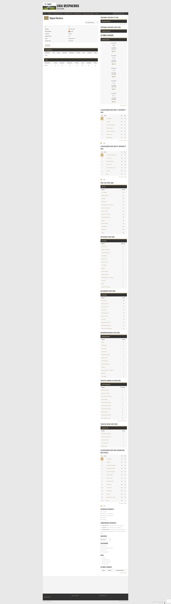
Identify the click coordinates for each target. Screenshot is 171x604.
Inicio (45, 13)
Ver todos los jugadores (122, 420)
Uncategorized (105, 551)
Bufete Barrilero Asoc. (111, 167)
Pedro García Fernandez (106, 402)
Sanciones (104, 517)
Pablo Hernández (104, 306)
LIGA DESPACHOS (68, 5)
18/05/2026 (113, 55)
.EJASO (102, 232)
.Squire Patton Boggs (105, 214)
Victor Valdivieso (104, 443)
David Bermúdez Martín (106, 325)
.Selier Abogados (104, 223)
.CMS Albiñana (104, 226)
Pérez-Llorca (109, 164)
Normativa (50, 13)
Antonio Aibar (104, 446)
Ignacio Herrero (104, 316)
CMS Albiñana (109, 137)
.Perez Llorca (103, 229)
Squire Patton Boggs (110, 124)
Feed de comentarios (106, 561)
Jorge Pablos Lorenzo (106, 531)
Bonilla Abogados (110, 161)
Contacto (97, 13)
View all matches (123, 24)
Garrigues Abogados (110, 131)
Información (104, 546)
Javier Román (104, 300)
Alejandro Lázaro (104, 411)
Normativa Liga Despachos (107, 548)
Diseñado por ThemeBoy (123, 601)
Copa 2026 (104, 511)
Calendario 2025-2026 (68, 13)
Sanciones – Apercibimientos (108, 513)
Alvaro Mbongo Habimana (106, 328)
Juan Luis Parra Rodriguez (106, 396)
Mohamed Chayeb (105, 303)
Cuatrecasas (109, 158)
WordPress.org (105, 563)
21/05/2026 (113, 43)
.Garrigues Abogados (105, 207)
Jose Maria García (104, 313)
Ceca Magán (109, 118)
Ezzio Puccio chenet (105, 393)
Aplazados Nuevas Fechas (107, 515)
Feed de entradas (105, 559)
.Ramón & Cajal (104, 211)
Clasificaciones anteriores (88, 13)
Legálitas (108, 121)
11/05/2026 (113, 80)
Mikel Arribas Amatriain (106, 433)
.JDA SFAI (103, 198)
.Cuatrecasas (104, 201)
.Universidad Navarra (105, 217)
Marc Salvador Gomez (105, 418)
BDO (69, 36)
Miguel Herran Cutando (106, 408)
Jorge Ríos (103, 319)
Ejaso (107, 174)
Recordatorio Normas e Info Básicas (116, 525)
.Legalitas (103, 220)
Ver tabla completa (123, 140)
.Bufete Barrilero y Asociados (107, 204)
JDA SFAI (108, 170)
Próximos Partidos (77, 13)
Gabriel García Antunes (106, 405)
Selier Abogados (109, 128)
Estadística (47, 45)
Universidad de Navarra (111, 154)
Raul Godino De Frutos (106, 322)
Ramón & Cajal (109, 134)
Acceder (104, 557)
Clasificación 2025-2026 (58, 13)
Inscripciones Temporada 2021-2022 (117, 529)
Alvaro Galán (103, 309)
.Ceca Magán (104, 192)
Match (113, 51)
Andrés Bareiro (104, 399)
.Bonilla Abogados (105, 195)
